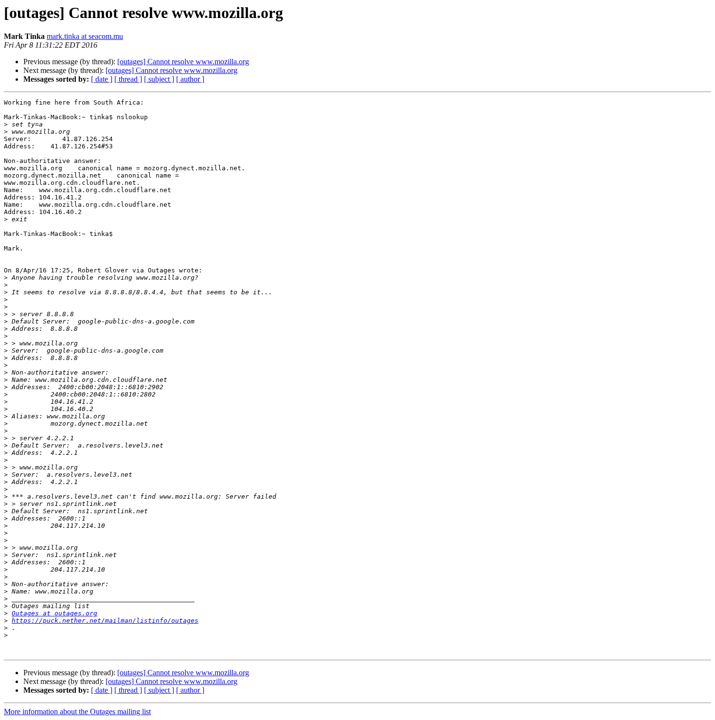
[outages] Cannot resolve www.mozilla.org (183, 61)
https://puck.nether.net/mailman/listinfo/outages (105, 620)
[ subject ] (159, 79)
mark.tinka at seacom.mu (85, 36)
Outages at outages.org (54, 613)
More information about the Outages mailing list (77, 711)
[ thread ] (128, 79)
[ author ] (190, 79)
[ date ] (101, 79)
